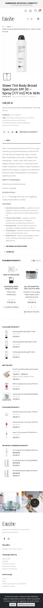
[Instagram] (31, 18)
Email (16, 132)
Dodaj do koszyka (32, 312)
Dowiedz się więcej (12, 307)
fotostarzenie (10, 118)
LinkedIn (12, 132)
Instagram (8, 538)
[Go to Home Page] (3, 26)
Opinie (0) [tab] (10, 252)
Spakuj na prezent (9, 566)
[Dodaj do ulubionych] (16, 270)
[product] (32, 275)
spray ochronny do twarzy (10, 125)
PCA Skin (22, 120)
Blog (4, 581)
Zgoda (12, 604)
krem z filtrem (29, 118)
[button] (32, 260)
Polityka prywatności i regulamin (14, 584)
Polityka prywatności (26, 604)
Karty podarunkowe (9, 569)
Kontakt (5, 561)
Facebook (4, 132)
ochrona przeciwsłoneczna (10, 120)
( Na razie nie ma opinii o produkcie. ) (24, 97)
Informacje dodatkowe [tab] (16, 246)
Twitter (8, 132)
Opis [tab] (8, 140)
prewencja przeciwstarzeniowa (12, 123)
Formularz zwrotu (8, 564)
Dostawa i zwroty (8, 586)
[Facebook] (27, 18)
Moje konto (6, 559)
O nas (4, 579)
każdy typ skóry (20, 118)
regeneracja (26, 123)
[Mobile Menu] (38, 19)
